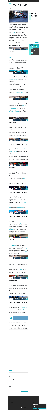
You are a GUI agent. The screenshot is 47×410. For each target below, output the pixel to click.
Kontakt (12, 402)
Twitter (31, 32)
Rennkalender (33, 401)
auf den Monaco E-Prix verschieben (15, 252)
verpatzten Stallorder (23, 107)
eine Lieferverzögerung (24, 251)
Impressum (12, 400)
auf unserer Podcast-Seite (22, 43)
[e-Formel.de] (12, 0)
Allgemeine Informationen (33, 398)
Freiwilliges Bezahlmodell (12, 399)
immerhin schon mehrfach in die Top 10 (18, 247)
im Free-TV (10, 328)
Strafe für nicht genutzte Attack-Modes (13, 108)
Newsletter (35, 32)
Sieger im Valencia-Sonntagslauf (20, 150)
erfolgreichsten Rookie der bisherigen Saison (21, 148)
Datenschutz (12, 401)
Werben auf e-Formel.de (23, 398)
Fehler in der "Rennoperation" (20, 269)
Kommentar (10, 386)
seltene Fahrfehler (14, 245)
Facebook (30, 32)
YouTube (32, 32)
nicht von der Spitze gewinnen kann (13, 151)
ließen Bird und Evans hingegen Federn (19, 92)
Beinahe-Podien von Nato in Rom (14, 266)
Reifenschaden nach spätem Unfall (20, 207)
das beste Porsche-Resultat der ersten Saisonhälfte (18, 200)
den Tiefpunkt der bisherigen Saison (20, 63)
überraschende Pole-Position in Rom (17, 131)
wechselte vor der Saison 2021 (14, 79)
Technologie (33, 399)
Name (10, 376)
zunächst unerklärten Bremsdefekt (19, 59)
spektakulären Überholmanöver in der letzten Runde (14, 111)
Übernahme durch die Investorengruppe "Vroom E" (17, 268)
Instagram (33, 32)
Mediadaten (23, 399)
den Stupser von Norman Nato (20, 223)
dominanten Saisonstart (13, 32)
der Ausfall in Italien (25, 178)
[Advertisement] (18, 334)
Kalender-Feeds (33, 402)
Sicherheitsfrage (10, 382)
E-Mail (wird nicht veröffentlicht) (12, 379)
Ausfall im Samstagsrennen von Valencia (14, 157)
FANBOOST (33, 400)
